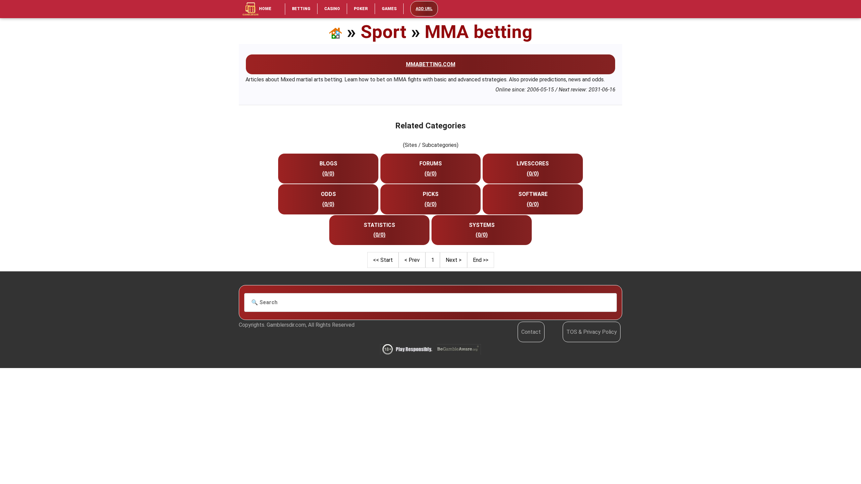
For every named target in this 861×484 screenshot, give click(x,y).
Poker (361, 8)
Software (533, 194)
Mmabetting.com (430, 64)
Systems (482, 225)
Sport (383, 31)
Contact (531, 332)
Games (389, 8)
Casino (332, 8)
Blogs (328, 163)
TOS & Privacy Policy (591, 332)
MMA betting (478, 31)
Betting (301, 8)
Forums (430, 163)
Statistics (379, 225)
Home (265, 8)
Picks (431, 194)
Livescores (533, 163)
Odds (328, 194)
